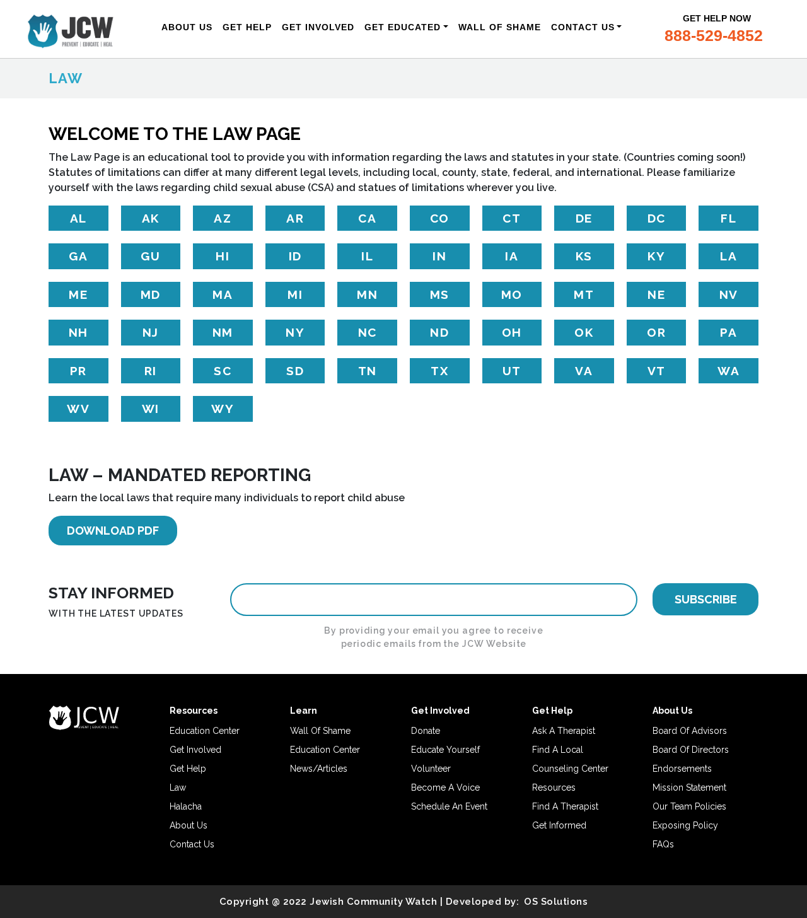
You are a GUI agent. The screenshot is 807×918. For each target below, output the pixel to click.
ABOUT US (186, 27)
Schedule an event (449, 806)
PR (78, 371)
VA (584, 371)
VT (656, 371)
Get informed (559, 825)
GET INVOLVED (318, 27)
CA (367, 218)
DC (656, 218)
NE (656, 294)
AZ (222, 218)
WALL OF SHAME (499, 27)
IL (367, 256)
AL (78, 218)
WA (728, 371)
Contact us (192, 844)
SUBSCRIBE (706, 599)
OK (583, 332)
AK (151, 218)
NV (728, 294)
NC (367, 332)
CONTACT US (583, 27)
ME (78, 294)
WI (151, 408)
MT (584, 294)
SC (222, 371)
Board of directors (691, 750)
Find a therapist (565, 806)
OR (656, 332)
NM (222, 332)
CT (511, 218)
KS (584, 256)
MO (512, 294)
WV (78, 408)
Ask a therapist (563, 731)
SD (295, 371)
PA (728, 332)
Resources (554, 787)
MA (222, 294)
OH (512, 332)
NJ (150, 332)
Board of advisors (690, 731)
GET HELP (247, 27)
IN (439, 256)
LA (728, 256)
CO (440, 218)
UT (511, 371)
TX (439, 371)
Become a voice (445, 787)
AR (295, 218)
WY (222, 408)
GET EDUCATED (402, 27)
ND (439, 332)
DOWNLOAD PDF (113, 530)
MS (440, 294)
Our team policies (689, 806)
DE (584, 218)
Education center (205, 731)
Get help (188, 769)
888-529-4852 (714, 35)
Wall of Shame (320, 731)
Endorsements (682, 769)
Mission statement (689, 787)
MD (151, 294)
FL (728, 218)
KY (656, 256)
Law (178, 787)
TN (367, 371)
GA (78, 256)
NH (78, 332)
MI (295, 294)
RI (150, 371)
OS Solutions (556, 901)
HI (222, 256)
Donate (425, 731)
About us (188, 825)
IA (511, 256)
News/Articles (318, 769)
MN (367, 294)
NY (295, 332)
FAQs (663, 844)
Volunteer (431, 769)
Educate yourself (445, 750)
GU (150, 256)
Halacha (186, 806)
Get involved (195, 750)
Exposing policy (685, 825)
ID (295, 256)
